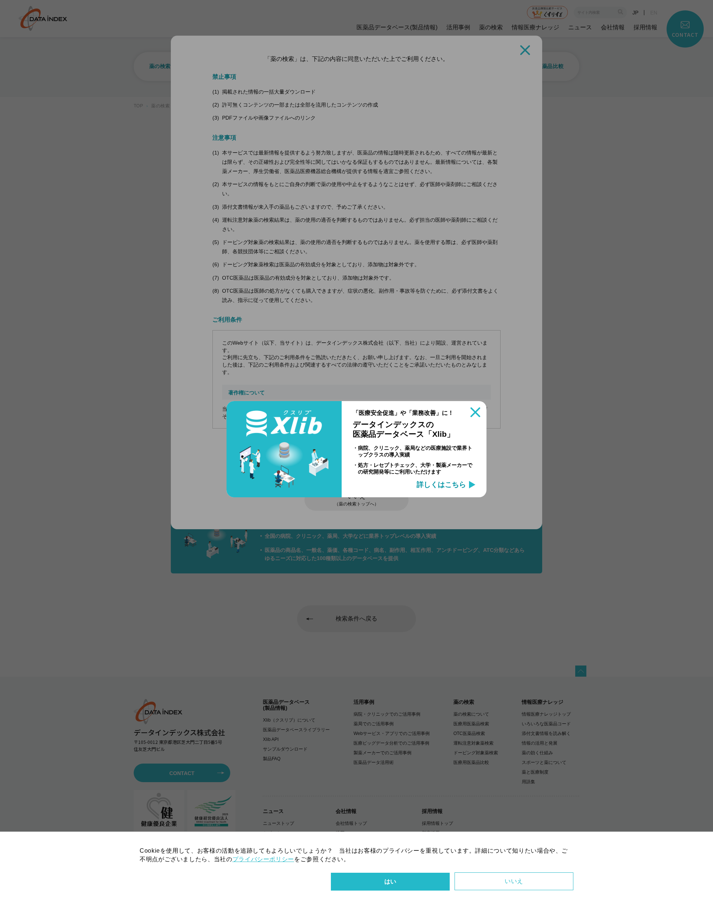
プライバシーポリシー (263, 859)
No (514, 881)
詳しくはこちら (441, 484)
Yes (390, 882)
